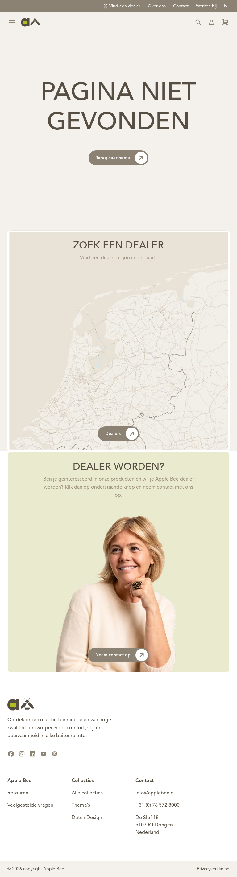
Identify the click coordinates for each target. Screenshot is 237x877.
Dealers (113, 434)
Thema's (81, 805)
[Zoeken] (198, 22)
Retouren (17, 793)
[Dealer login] (225, 22)
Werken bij (206, 6)
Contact (181, 6)
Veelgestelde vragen (30, 805)
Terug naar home (113, 158)
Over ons (157, 6)
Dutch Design (87, 817)
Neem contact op (113, 655)
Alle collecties (87, 793)
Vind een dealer (124, 6)
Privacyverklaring (213, 869)
